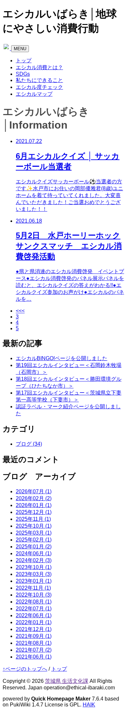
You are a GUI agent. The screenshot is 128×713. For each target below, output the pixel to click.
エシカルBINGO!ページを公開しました (61, 358)
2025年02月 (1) (34, 539)
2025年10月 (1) (34, 526)
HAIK (89, 704)
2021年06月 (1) (34, 657)
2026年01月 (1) (34, 505)
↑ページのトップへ (25, 669)
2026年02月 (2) (34, 498)
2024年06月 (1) (34, 553)
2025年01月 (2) (34, 546)
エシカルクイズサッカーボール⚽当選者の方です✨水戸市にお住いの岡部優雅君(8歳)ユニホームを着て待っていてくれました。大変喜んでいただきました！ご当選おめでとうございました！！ (69, 195)
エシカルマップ (34, 94)
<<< (20, 311)
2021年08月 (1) (34, 643)
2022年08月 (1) (34, 601)
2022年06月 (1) (34, 615)
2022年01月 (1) (34, 622)
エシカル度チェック (39, 87)
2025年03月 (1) (34, 533)
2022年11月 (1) (33, 588)
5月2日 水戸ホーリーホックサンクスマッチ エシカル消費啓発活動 (69, 246)
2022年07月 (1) (34, 608)
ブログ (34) (29, 444)
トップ (24, 60)
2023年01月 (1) (34, 581)
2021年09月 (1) (34, 636)
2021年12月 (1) (34, 629)
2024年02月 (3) (34, 560)
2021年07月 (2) (34, 650)
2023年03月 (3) (34, 574)
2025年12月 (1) (34, 512)
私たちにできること (39, 80)
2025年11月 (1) (33, 519)
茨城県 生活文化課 (66, 681)
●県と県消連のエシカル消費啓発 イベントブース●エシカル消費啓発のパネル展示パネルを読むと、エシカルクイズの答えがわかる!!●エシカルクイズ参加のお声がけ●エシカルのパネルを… (70, 285)
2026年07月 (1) (34, 491)
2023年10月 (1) (34, 567)
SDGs (23, 74)
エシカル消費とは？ (39, 67)
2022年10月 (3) (34, 595)
